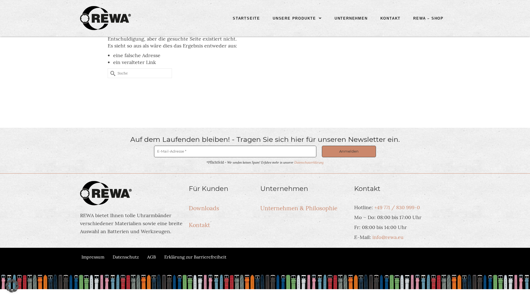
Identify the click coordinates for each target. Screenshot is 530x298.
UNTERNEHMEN (351, 18)
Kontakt (199, 225)
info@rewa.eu (388, 237)
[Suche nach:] (140, 73)
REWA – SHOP (428, 18)
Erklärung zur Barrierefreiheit (195, 257)
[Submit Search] (112, 73)
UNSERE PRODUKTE (294, 18)
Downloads (204, 208)
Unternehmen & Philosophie (298, 208)
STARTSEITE (246, 18)
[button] (297, 18)
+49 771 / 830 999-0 (397, 207)
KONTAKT (390, 18)
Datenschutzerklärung (309, 162)
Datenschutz (126, 257)
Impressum (92, 257)
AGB (151, 257)
